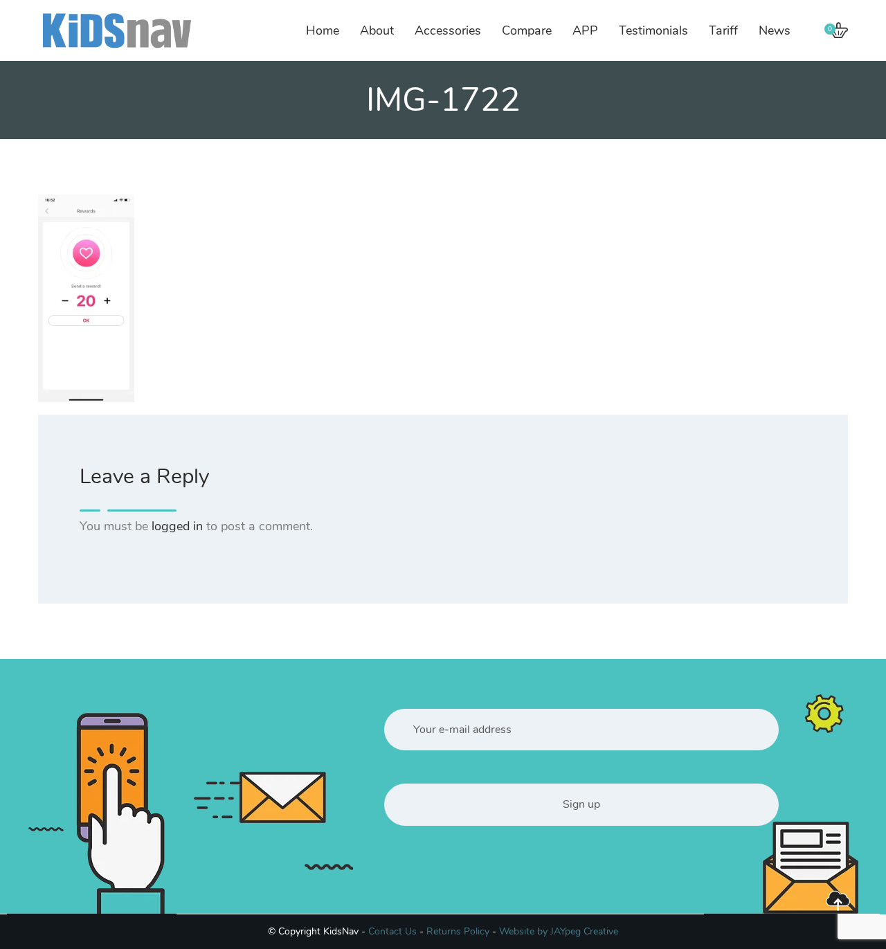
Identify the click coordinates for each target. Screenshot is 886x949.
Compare (527, 30)
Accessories (448, 30)
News (774, 30)
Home (322, 30)
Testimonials (653, 30)
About (377, 30)
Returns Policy (457, 931)
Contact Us (392, 931)
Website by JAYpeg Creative (558, 931)
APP (585, 30)
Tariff (723, 30)
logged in (177, 526)
